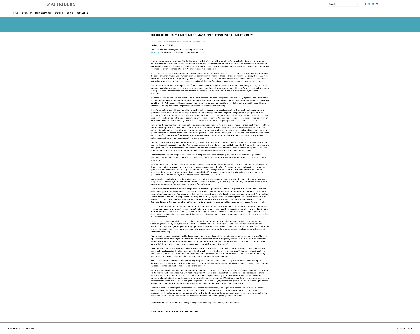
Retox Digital (406, 328)
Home (15, 13)
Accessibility (14, 328)
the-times (193, 311)
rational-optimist (180, 311)
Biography (27, 13)
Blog (159, 41)
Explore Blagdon (43, 13)
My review (155, 52)
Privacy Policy (30, 328)
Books (70, 13)
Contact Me (82, 13)
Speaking (59, 13)
